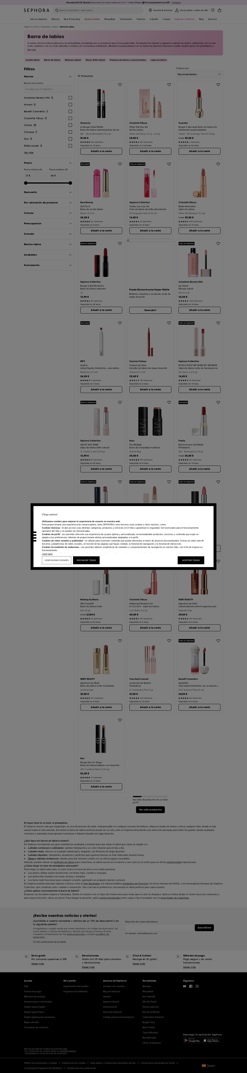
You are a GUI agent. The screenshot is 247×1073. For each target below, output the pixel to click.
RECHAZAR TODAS (86, 560)
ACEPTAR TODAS (191, 560)
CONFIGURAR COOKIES (57, 560)
